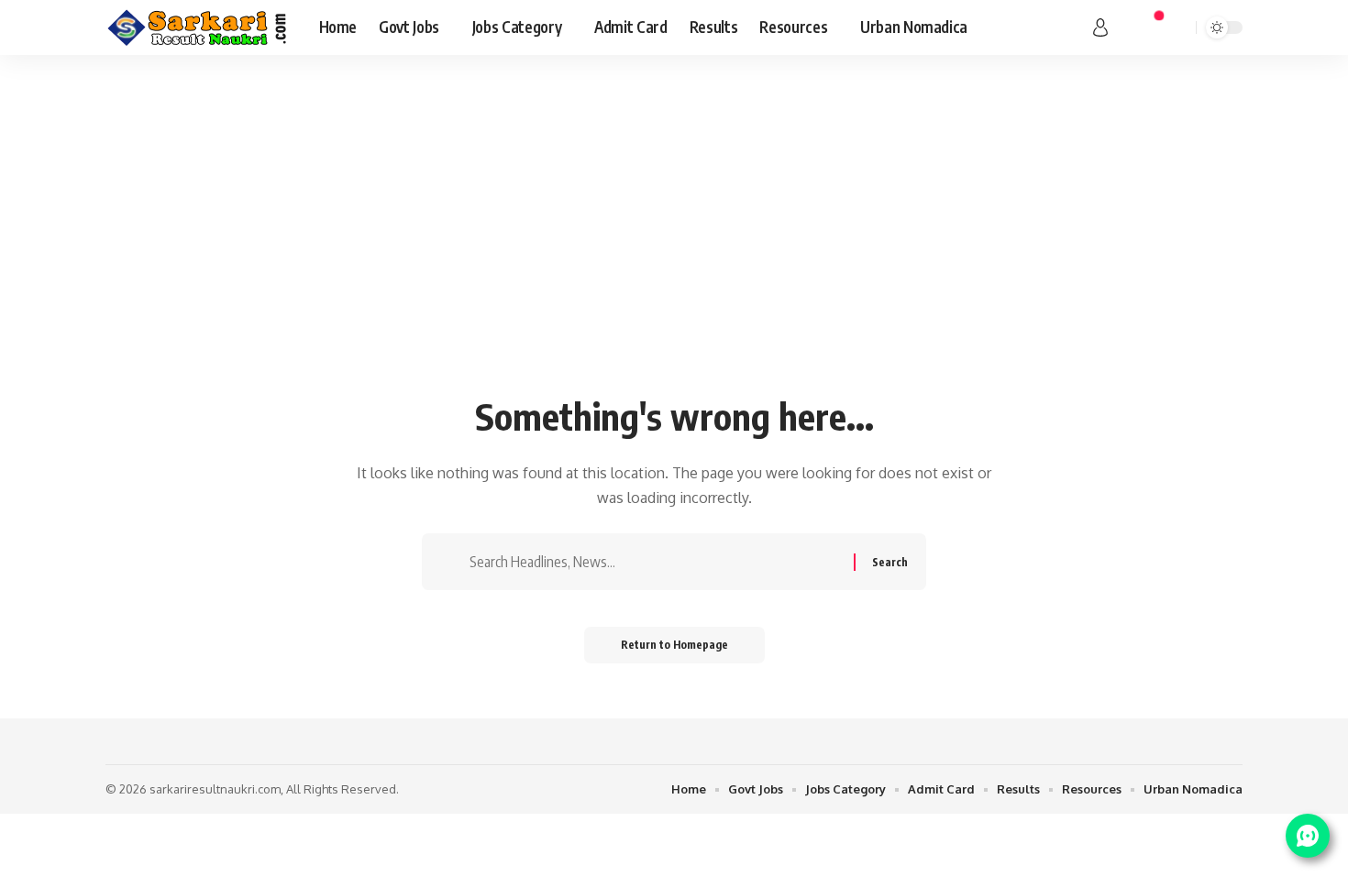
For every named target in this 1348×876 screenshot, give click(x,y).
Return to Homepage (674, 645)
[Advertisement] (674, 247)
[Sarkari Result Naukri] (197, 27)
